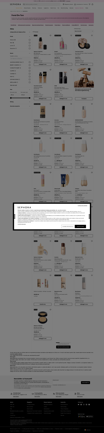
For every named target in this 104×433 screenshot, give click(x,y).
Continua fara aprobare (82, 205)
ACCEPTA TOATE (80, 226)
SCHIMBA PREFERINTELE (67, 226)
